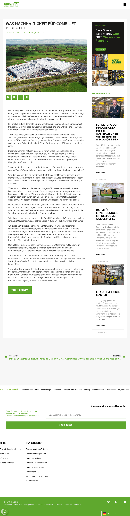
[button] (114, 5)
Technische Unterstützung (37, 476)
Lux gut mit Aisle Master (108, 293)
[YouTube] (125, 502)
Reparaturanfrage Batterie (36, 449)
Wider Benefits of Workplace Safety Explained (110, 389)
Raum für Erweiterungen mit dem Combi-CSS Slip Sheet (107, 214)
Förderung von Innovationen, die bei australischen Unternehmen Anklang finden (107, 132)
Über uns (68, 504)
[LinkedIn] (99, 502)
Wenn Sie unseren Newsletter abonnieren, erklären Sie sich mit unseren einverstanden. (23, 413)
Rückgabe (4, 458)
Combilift (14, 502)
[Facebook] (116, 502)
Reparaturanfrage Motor (36, 453)
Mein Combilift (32, 480)
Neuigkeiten (29, 504)
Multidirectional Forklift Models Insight (36, 389)
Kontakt (77, 504)
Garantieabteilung (33, 458)
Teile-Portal (4, 453)
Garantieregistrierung (35, 467)
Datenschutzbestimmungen (17, 415)
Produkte (18, 504)
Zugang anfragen (7, 462)
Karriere (59, 504)
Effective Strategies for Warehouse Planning (72, 389)
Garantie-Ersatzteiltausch (36, 462)
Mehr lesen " (101, 172)
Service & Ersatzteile (44, 504)
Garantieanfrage (32, 471)
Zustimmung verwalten (5, 511)
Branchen (8, 504)
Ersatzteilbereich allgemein (11, 449)
